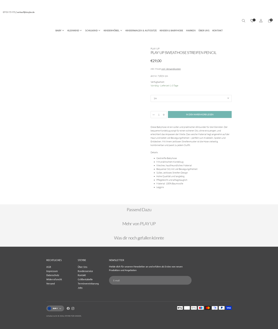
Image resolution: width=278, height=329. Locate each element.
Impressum (52, 270)
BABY (58, 30)
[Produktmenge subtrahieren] (164, 114)
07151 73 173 (9, 12)
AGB (48, 266)
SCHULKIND (91, 30)
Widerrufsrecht (54, 279)
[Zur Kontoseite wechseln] (261, 21)
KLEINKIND (73, 30)
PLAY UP (155, 48)
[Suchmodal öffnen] (243, 21)
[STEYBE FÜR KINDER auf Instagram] (73, 309)
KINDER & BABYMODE (171, 30)
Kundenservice (85, 270)
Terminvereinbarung (88, 283)
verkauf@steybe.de (26, 12)
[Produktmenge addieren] (154, 114)
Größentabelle (85, 279)
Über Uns (82, 266)
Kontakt (82, 274)
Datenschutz (52, 274)
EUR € (55, 308)
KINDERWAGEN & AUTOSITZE (141, 30)
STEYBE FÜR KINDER (73, 316)
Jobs (80, 287)
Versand (50, 283)
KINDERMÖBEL (111, 30)
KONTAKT (217, 30)
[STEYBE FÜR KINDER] (139, 21)
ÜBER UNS (204, 30)
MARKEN (191, 30)
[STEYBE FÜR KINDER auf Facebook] (68, 309)
